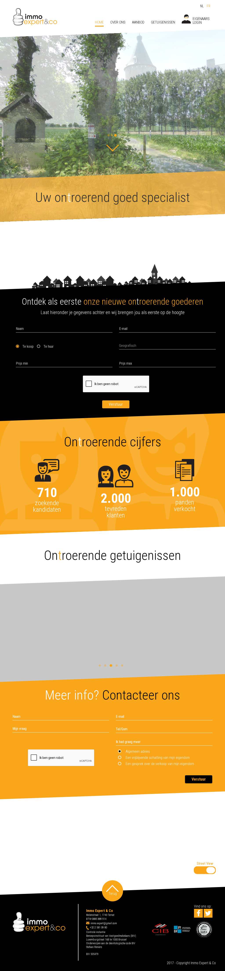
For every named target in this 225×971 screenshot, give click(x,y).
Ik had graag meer (128, 742)
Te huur (49, 346)
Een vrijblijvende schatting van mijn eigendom (158, 758)
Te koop (28, 346)
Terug (113, 893)
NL (202, 6)
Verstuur (116, 404)
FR (208, 6)
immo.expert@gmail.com (104, 923)
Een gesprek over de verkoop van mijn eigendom (160, 764)
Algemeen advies (138, 751)
